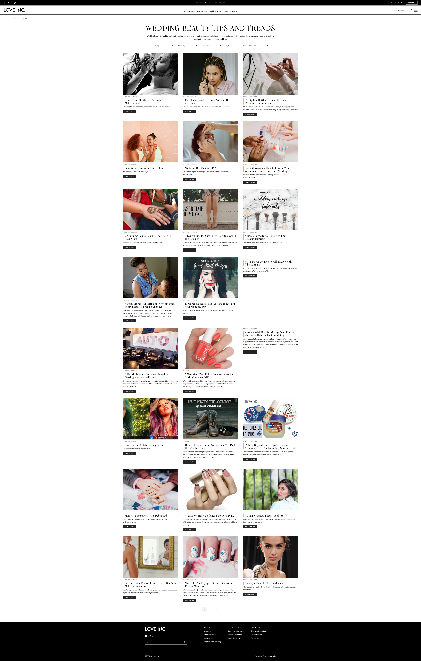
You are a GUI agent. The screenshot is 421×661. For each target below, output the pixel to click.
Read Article (130, 112)
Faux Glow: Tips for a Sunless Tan (144, 167)
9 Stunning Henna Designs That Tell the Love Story (148, 237)
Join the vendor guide (236, 631)
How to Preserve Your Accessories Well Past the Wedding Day (210, 446)
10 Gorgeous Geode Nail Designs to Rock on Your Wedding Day (210, 305)
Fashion (186, 441)
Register (400, 3)
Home (5, 19)
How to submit (210, 634)
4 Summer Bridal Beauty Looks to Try (266, 515)
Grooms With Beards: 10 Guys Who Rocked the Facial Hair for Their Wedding (270, 334)
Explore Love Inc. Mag (212, 641)
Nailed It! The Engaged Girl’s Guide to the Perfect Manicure (209, 585)
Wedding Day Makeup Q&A (200, 167)
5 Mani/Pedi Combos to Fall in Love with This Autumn (268, 263)
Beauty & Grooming (17, 19)
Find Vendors (399, 11)
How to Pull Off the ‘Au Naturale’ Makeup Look (143, 101)
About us (207, 631)
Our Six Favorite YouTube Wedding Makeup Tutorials (265, 237)
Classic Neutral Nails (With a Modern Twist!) (210, 515)
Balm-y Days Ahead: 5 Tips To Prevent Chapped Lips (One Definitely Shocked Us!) (270, 446)
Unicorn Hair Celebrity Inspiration (144, 444)
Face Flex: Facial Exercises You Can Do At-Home (207, 101)
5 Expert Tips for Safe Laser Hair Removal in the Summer (210, 237)
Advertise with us (234, 638)
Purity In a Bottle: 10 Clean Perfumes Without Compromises (266, 101)
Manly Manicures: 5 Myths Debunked (146, 515)
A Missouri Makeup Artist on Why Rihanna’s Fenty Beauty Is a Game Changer (150, 305)
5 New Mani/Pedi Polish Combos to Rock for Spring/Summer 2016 (210, 376)
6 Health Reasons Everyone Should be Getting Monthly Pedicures (146, 376)
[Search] (184, 642)
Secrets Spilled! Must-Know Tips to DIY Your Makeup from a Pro (150, 585)
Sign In (393, 3)
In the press (208, 638)
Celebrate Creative (269, 656)
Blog (9, 19)
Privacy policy (256, 634)
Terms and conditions (259, 631)
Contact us (255, 638)
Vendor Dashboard (235, 634)
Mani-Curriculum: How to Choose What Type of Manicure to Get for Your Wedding (271, 169)
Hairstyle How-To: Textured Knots (265, 583)
